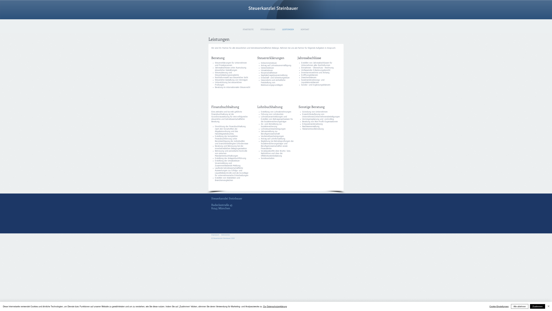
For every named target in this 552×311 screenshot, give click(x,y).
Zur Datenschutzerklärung (275, 306)
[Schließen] (548, 306)
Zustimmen (537, 306)
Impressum (215, 235)
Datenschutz (225, 235)
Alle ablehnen (519, 306)
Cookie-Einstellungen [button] (499, 306)
